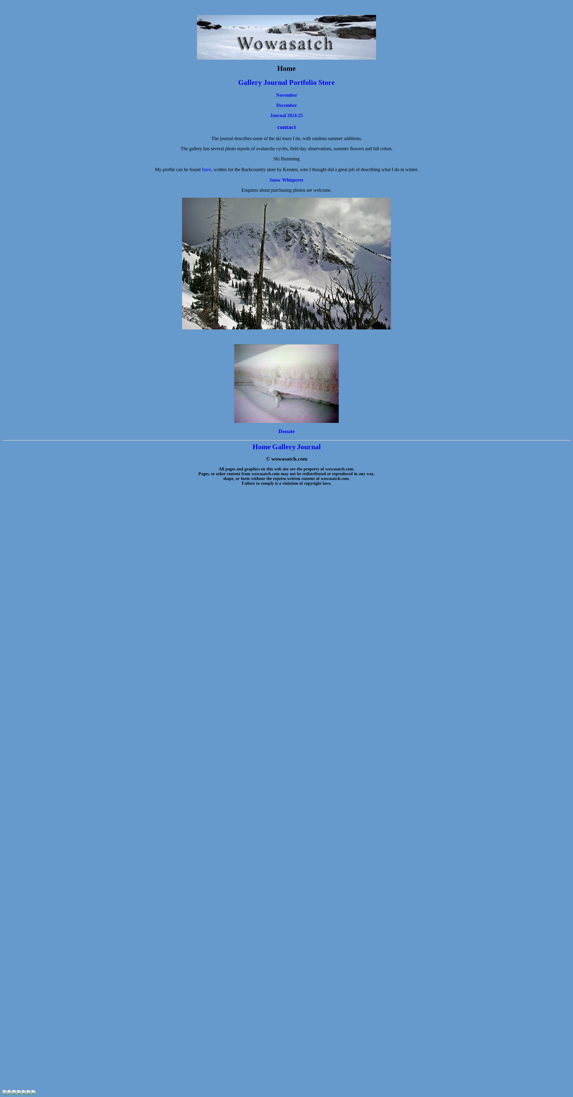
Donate (286, 431)
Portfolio (303, 82)
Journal (275, 82)
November (286, 95)
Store (326, 82)
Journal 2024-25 (286, 115)
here (206, 169)
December (286, 105)
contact (286, 127)
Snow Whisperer (286, 179)
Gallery (250, 82)
